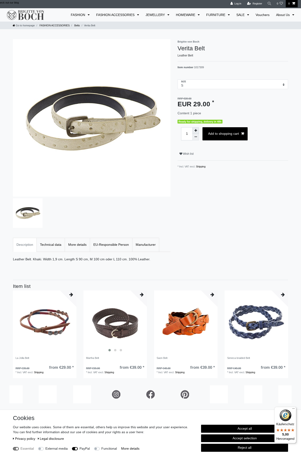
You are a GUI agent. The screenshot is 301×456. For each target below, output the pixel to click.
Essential (27, 448)
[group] (115, 322)
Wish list (188, 153)
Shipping (201, 166)
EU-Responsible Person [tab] (111, 244)
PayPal (84, 448)
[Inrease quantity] (195, 130)
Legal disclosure (52, 438)
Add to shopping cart (223, 133)
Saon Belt (162, 358)
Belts (77, 25)
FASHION (78, 15)
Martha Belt (92, 358)
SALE (241, 15)
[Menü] (293, 409)
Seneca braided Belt (238, 358)
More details (130, 448)
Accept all (245, 428)
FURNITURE (216, 15)
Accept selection (245, 438)
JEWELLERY (156, 15)
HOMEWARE (186, 15)
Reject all (244, 447)
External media (56, 448)
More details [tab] (77, 244)
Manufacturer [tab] (146, 244)
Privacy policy (25, 438)
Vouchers (262, 15)
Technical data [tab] (50, 244)
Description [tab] (24, 244)
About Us (283, 15)
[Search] (269, 3)
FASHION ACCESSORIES (115, 15)
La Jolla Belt (22, 358)
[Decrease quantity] (195, 137)
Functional (109, 448)
